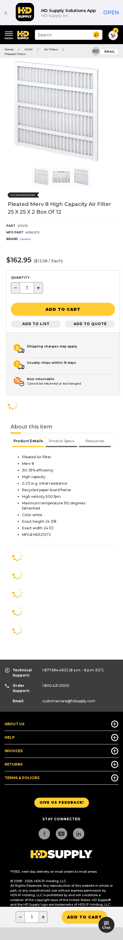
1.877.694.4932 (55, 670)
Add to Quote (90, 324)
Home (9, 49)
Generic (25, 239)
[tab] (28, 441)
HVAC (29, 49)
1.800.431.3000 (55, 685)
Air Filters (51, 49)
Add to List (35, 324)
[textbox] (27, 287)
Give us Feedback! (61, 802)
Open (111, 12)
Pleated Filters (15, 54)
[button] (96, 34)
